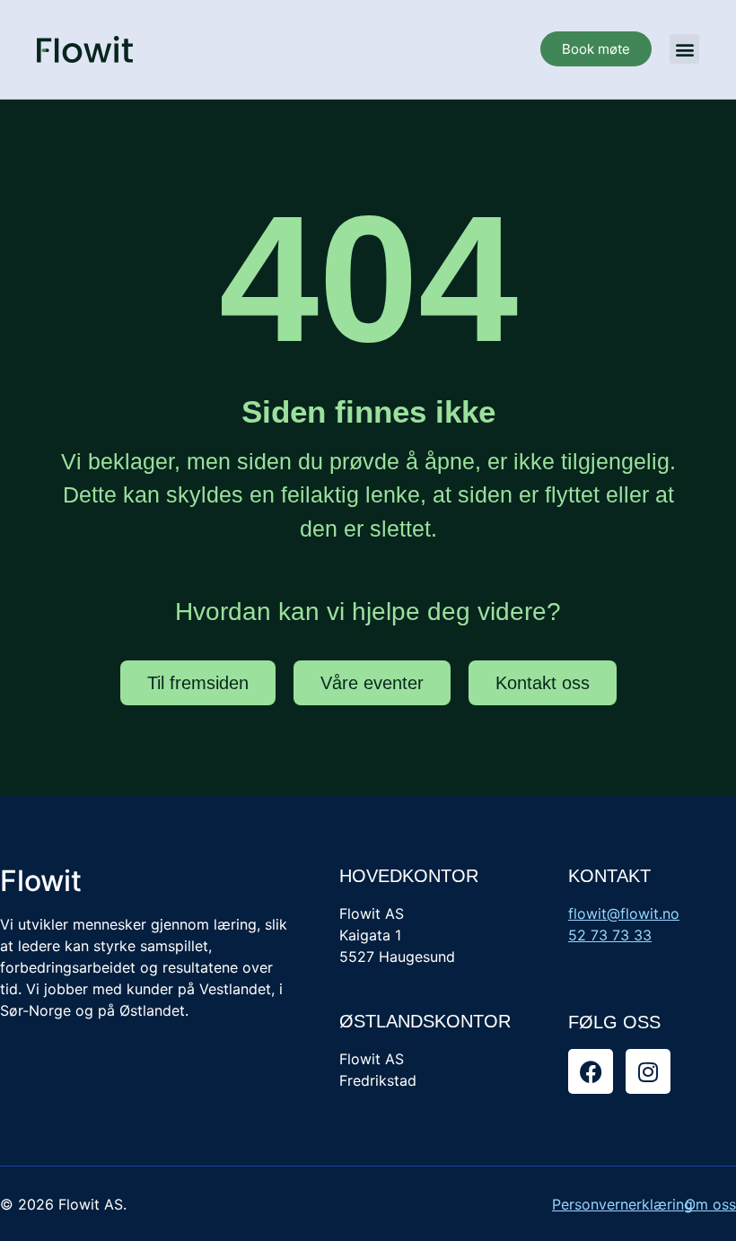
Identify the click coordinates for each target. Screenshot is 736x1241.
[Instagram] (648, 1071)
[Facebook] (590, 1071)
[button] (684, 49)
